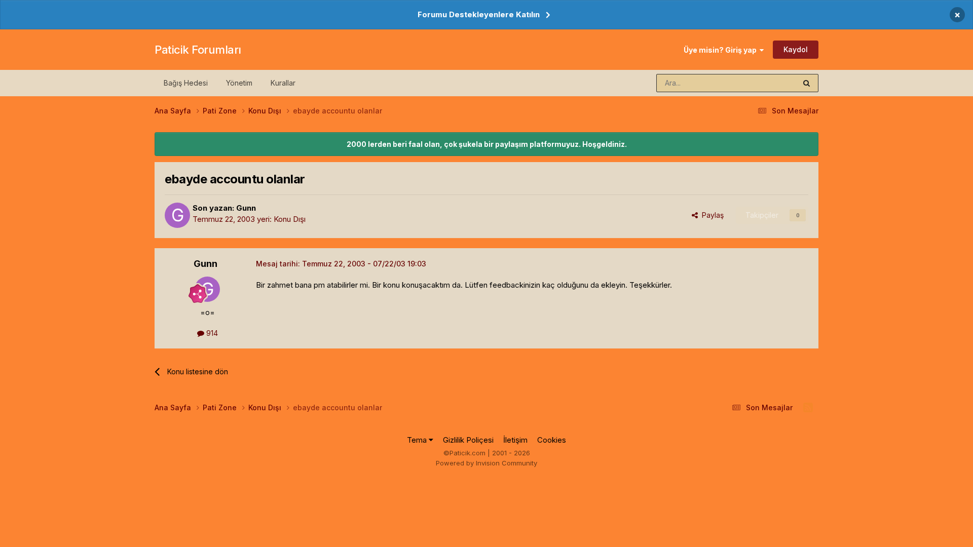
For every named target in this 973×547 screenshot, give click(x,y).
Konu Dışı (290, 219)
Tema (418, 440)
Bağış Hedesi (186, 83)
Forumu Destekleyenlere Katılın (479, 14)
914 (211, 333)
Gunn (246, 208)
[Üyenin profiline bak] (177, 215)
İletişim (515, 440)
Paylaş (711, 215)
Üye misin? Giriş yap (722, 50)
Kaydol (795, 49)
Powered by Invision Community (486, 463)
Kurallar (283, 83)
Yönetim (239, 83)
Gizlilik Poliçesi (468, 440)
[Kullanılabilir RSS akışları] (808, 408)
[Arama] (806, 83)
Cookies (551, 440)
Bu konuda (765, 83)
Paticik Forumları (198, 49)
